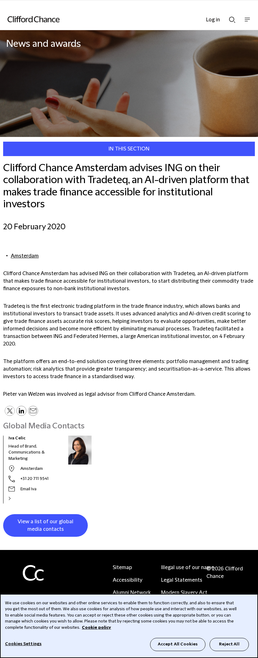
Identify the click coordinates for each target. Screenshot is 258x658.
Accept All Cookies (178, 644)
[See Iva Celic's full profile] (16, 498)
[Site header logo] (119, 19)
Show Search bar (232, 18)
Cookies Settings (23, 643)
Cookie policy (96, 627)
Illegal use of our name (187, 567)
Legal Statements (181, 580)
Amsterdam (25, 256)
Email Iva (28, 489)
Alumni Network (132, 592)
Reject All (229, 644)
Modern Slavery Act (184, 592)
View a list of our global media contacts (45, 525)
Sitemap (122, 567)
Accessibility (128, 580)
